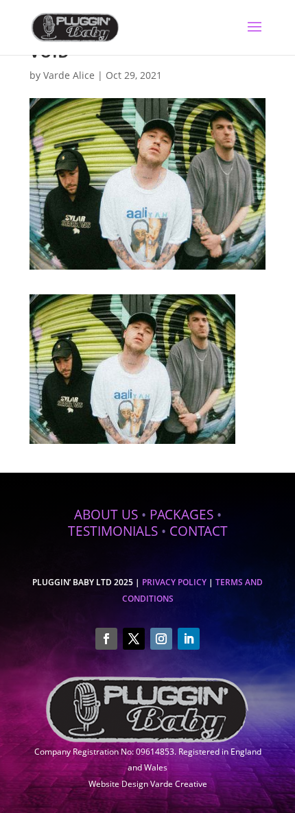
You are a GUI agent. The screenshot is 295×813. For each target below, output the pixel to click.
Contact (198, 531)
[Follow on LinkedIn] (189, 639)
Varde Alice (69, 75)
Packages (181, 514)
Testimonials (113, 531)
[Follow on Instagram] (161, 639)
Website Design (118, 784)
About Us (106, 514)
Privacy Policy (174, 582)
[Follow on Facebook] (106, 639)
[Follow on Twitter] (134, 639)
